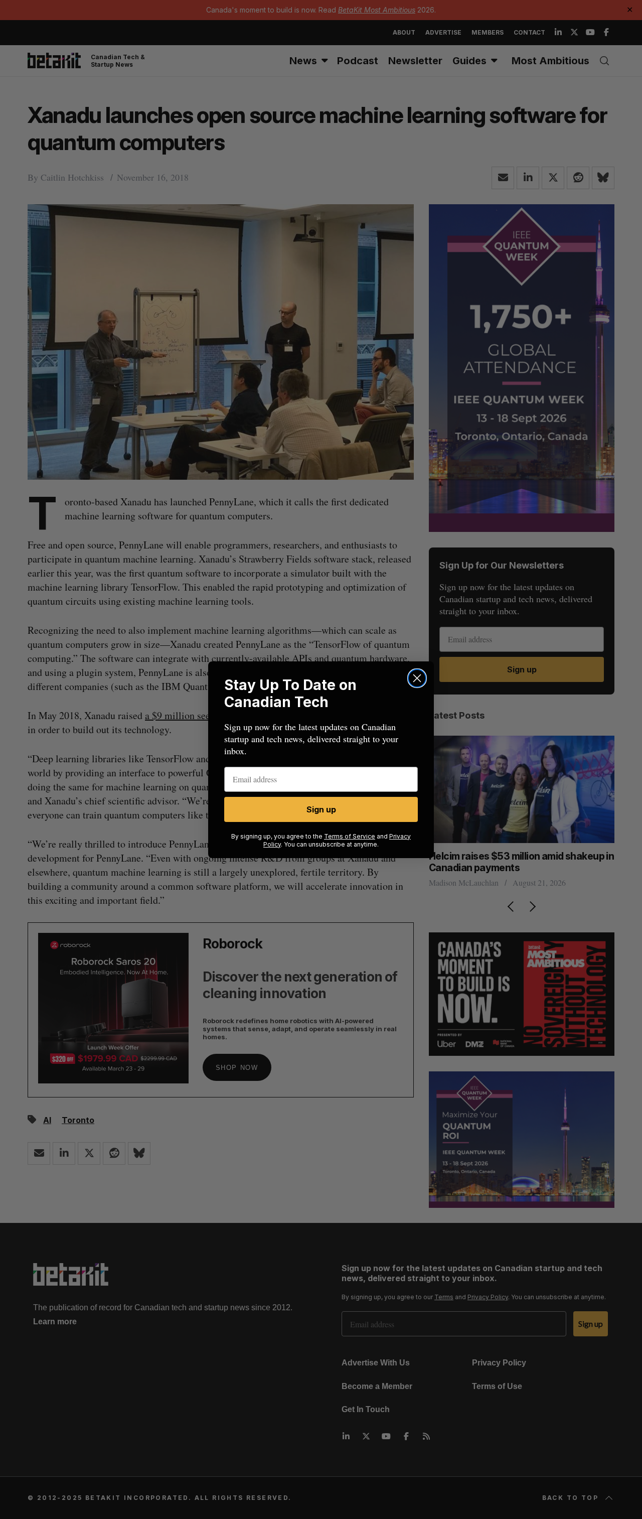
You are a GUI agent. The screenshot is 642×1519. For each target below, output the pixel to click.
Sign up (321, 809)
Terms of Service (349, 836)
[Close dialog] (417, 678)
